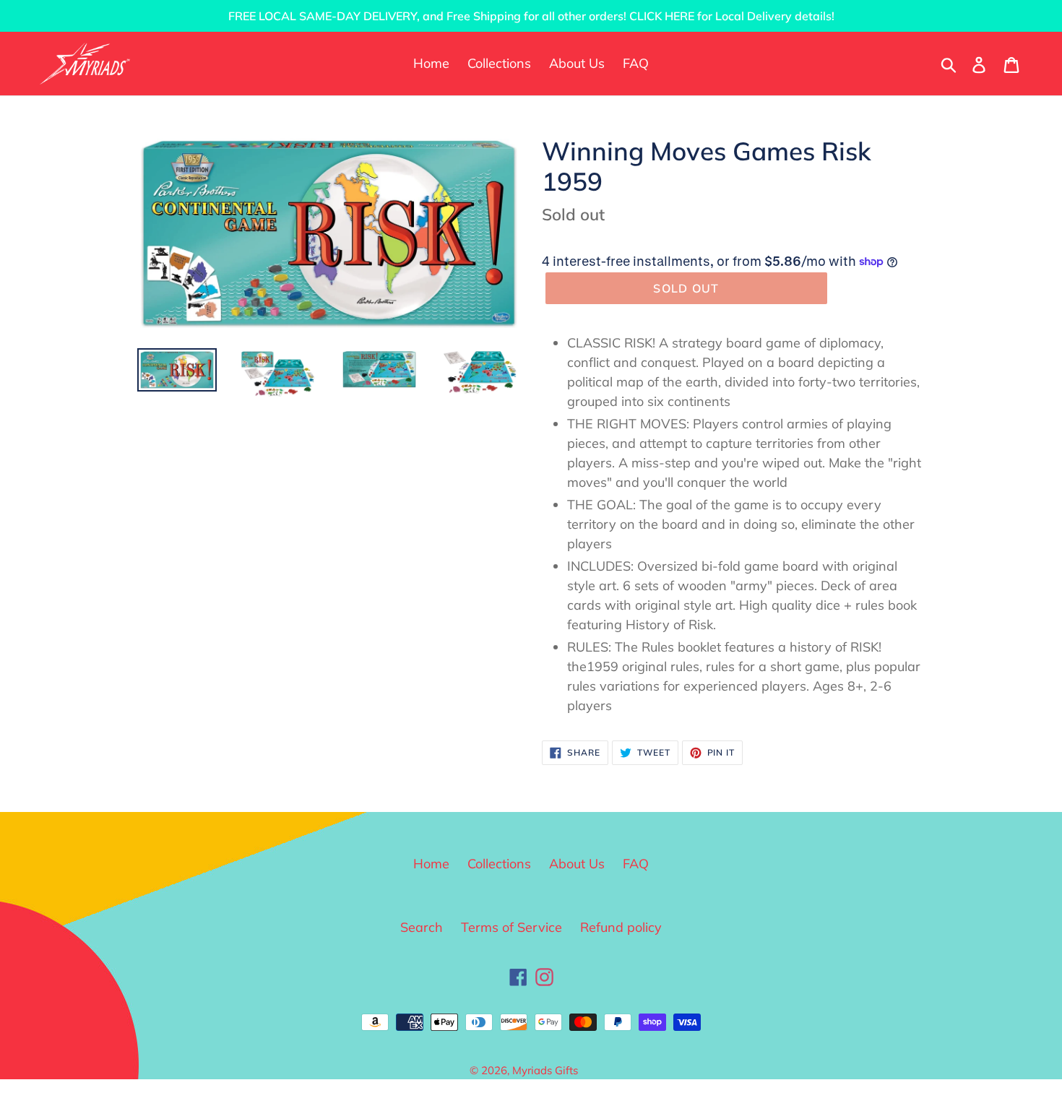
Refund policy (621, 927)
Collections (499, 863)
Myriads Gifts (545, 1070)
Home (431, 863)
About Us (577, 863)
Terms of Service (511, 927)
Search (421, 927)
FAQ (636, 863)
